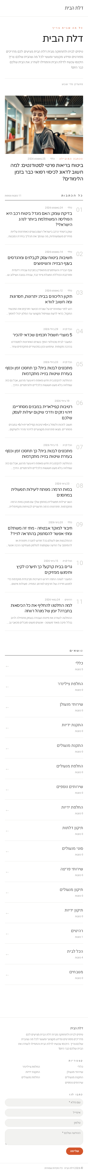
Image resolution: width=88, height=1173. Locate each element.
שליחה (74, 1151)
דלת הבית (74, 8)
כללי (80, 1067)
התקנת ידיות (33, 1072)
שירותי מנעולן (75, 1072)
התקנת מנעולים (74, 1077)
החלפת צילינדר (31, 1067)
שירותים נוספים (74, 1082)
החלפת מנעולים (30, 1077)
